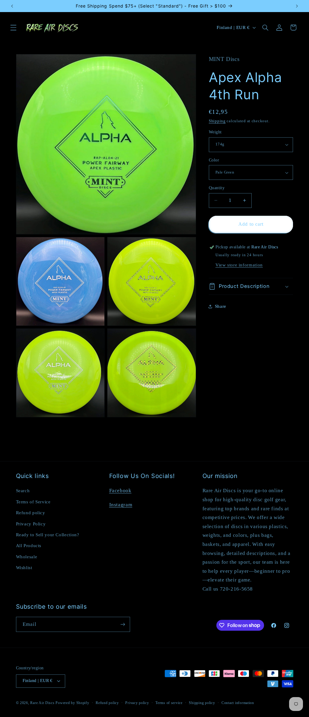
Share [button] (220, 306)
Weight (215, 132)
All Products (29, 545)
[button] (13, 27)
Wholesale (26, 556)
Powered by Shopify (72, 703)
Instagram (120, 505)
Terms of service (169, 703)
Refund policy (30, 512)
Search (23, 490)
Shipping (217, 121)
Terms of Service (33, 501)
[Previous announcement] (12, 6)
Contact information (237, 703)
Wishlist (24, 567)
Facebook (120, 490)
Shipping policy (202, 703)
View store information (239, 265)
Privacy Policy (31, 523)
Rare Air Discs (42, 703)
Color (214, 160)
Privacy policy (137, 703)
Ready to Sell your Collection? (47, 534)
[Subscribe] (122, 624)
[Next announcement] (297, 6)
